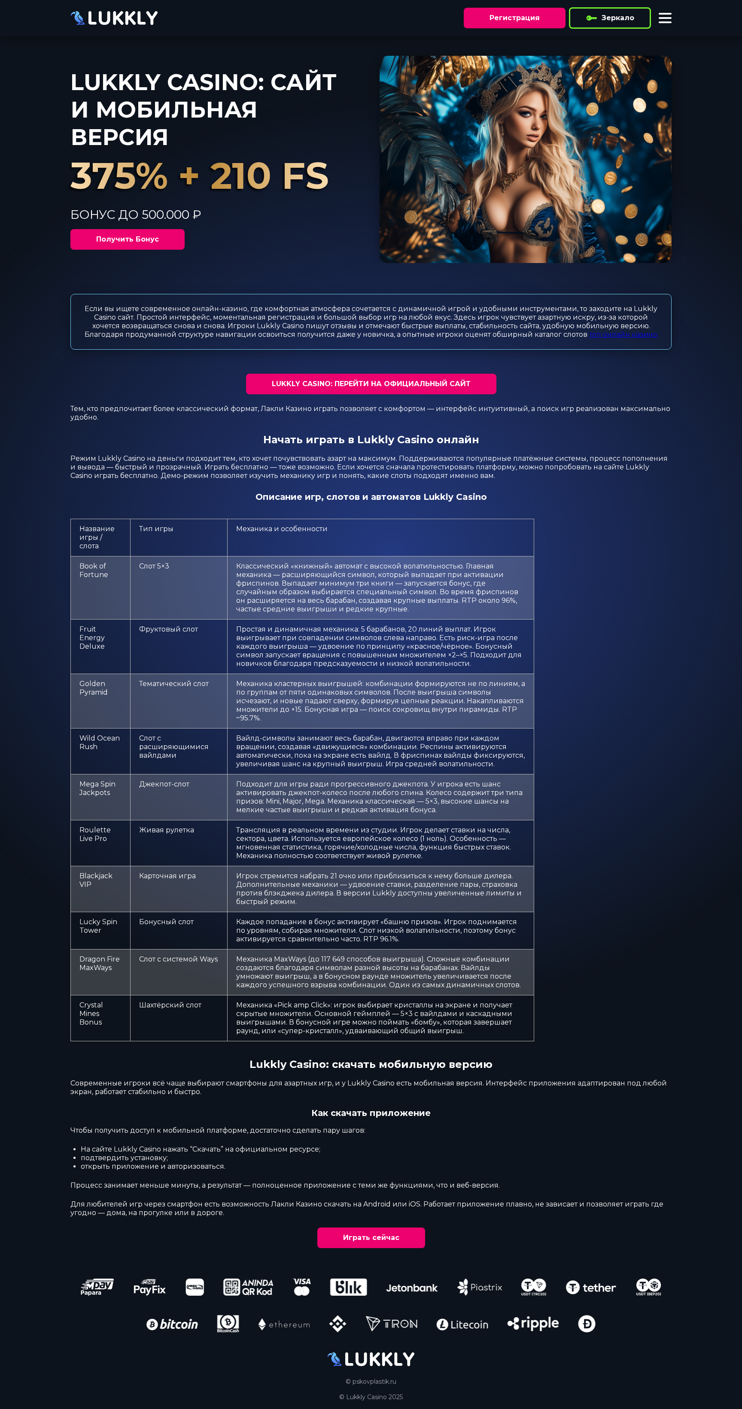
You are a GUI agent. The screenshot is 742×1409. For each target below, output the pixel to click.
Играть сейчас (371, 1238)
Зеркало (618, 18)
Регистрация (515, 18)
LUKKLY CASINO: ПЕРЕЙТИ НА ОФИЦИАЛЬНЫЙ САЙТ (371, 384)
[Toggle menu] (665, 18)
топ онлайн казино (623, 334)
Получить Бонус (127, 239)
